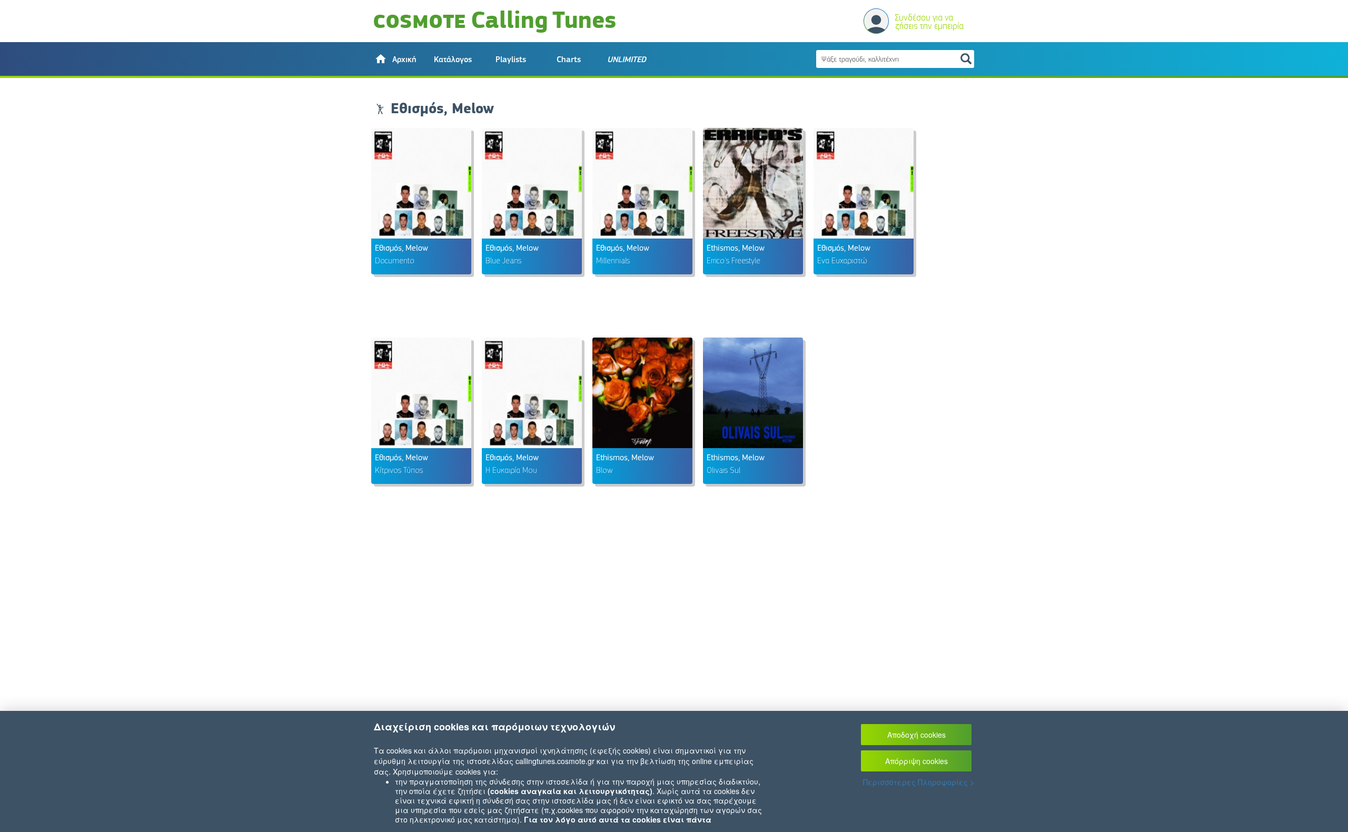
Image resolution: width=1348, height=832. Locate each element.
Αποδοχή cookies (916, 734)
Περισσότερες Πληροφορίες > (918, 782)
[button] (395, 59)
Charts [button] (569, 59)
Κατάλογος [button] (453, 59)
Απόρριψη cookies (916, 761)
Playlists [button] (510, 59)
